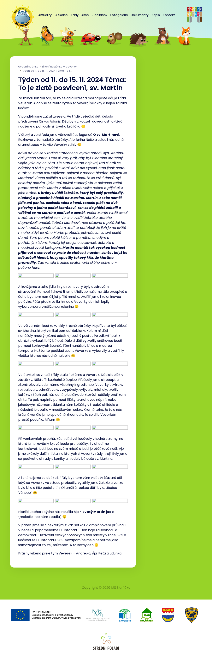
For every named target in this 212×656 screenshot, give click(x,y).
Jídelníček (99, 15)
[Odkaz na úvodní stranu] (20, 15)
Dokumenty (139, 15)
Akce (85, 15)
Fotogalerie (119, 15)
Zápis (156, 15)
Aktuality (45, 15)
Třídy (74, 15)
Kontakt (169, 15)
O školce (61, 15)
